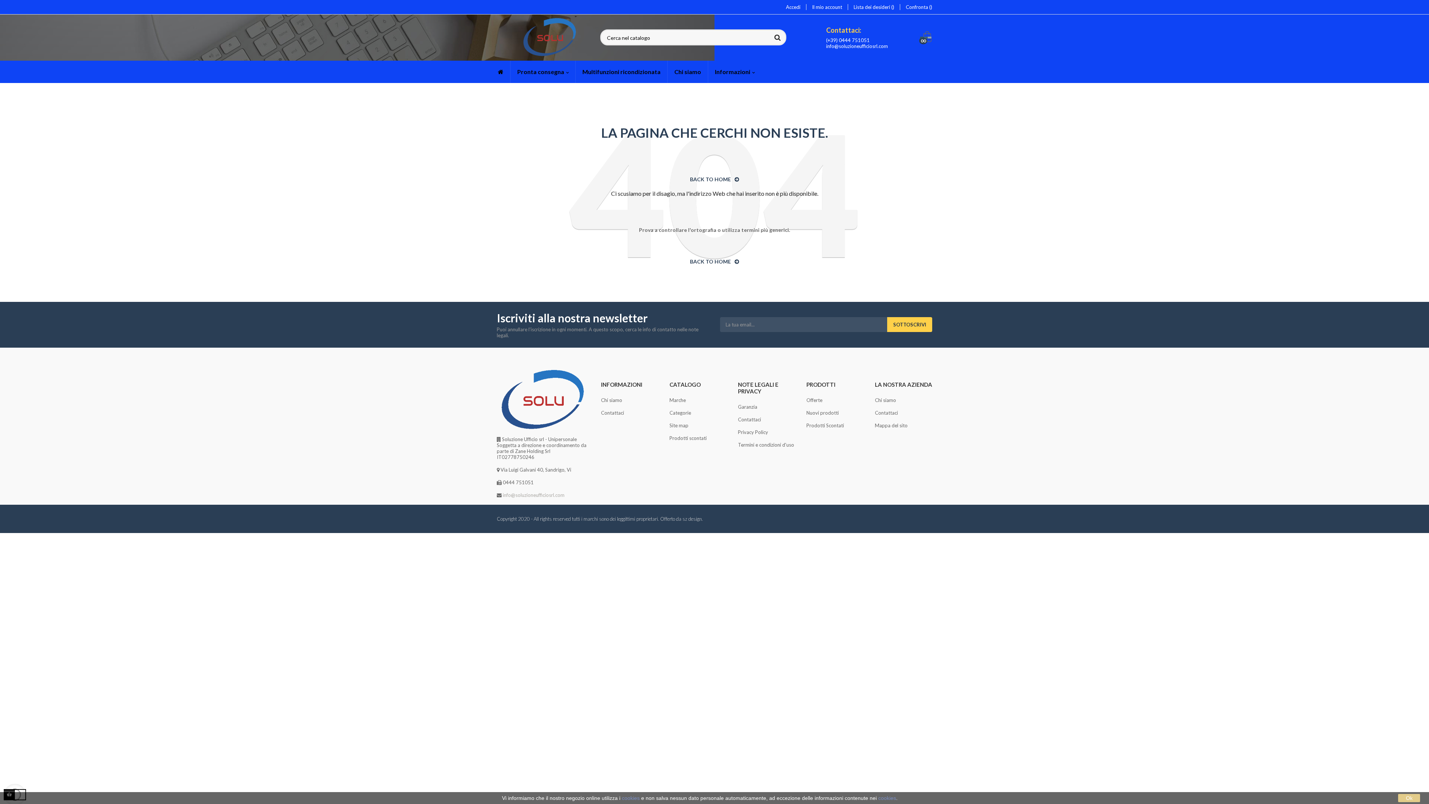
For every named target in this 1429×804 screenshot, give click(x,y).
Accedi (793, 7)
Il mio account (827, 7)
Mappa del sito (891, 425)
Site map (678, 425)
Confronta (917, 7)
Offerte (814, 400)
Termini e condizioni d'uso (766, 445)
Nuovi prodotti (822, 413)
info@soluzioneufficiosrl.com (857, 46)
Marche (677, 400)
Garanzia (747, 407)
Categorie (680, 413)
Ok (1409, 798)
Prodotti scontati (688, 438)
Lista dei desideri (872, 7)
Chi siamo (611, 400)
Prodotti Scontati (825, 425)
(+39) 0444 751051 (848, 40)
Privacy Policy (753, 432)
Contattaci (612, 413)
